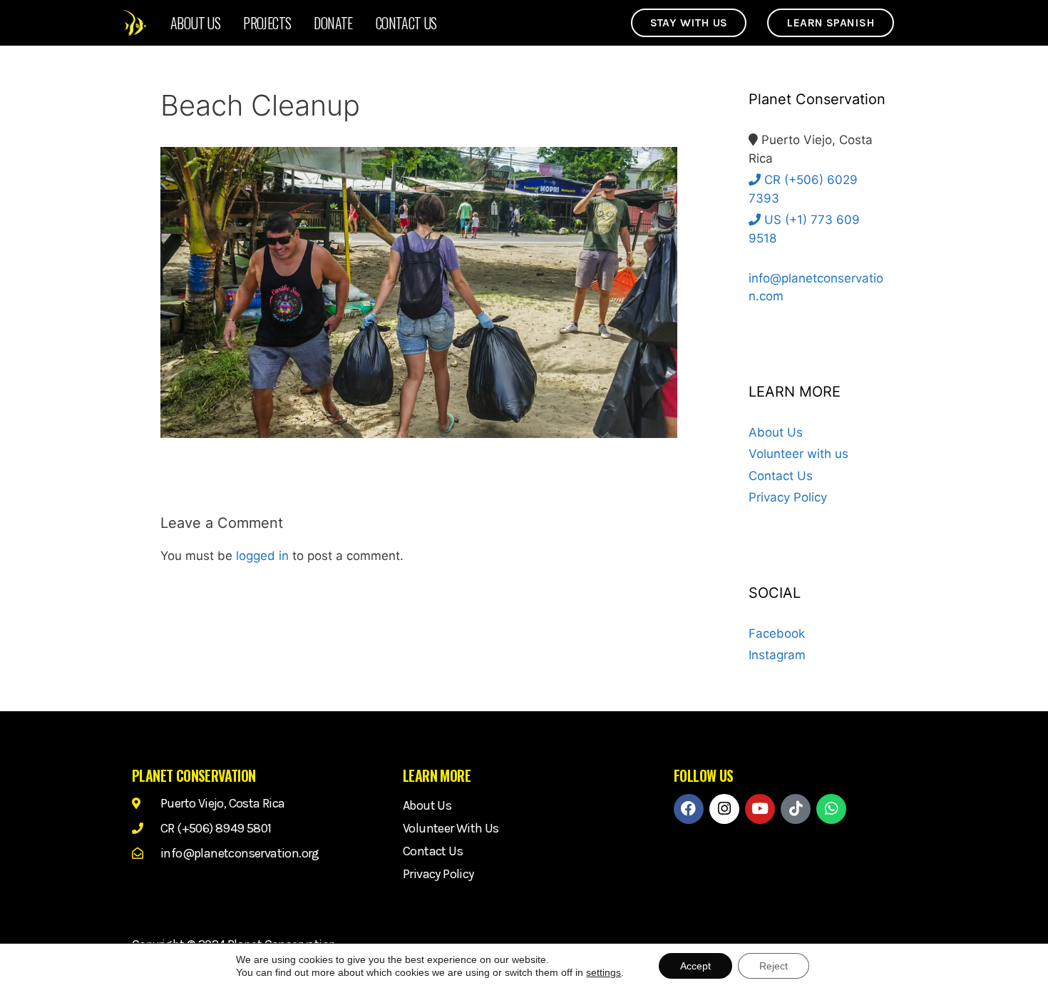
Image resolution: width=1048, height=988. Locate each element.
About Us (195, 23)
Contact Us (406, 23)
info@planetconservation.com (816, 287)
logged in (262, 556)
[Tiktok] (796, 809)
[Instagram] (724, 809)
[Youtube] (760, 809)
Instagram (777, 655)
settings (603, 972)
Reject (773, 966)
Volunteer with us (798, 454)
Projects (267, 23)
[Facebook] (689, 809)
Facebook (777, 633)
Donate (333, 23)
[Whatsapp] (831, 809)
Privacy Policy (788, 497)
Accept (695, 966)
